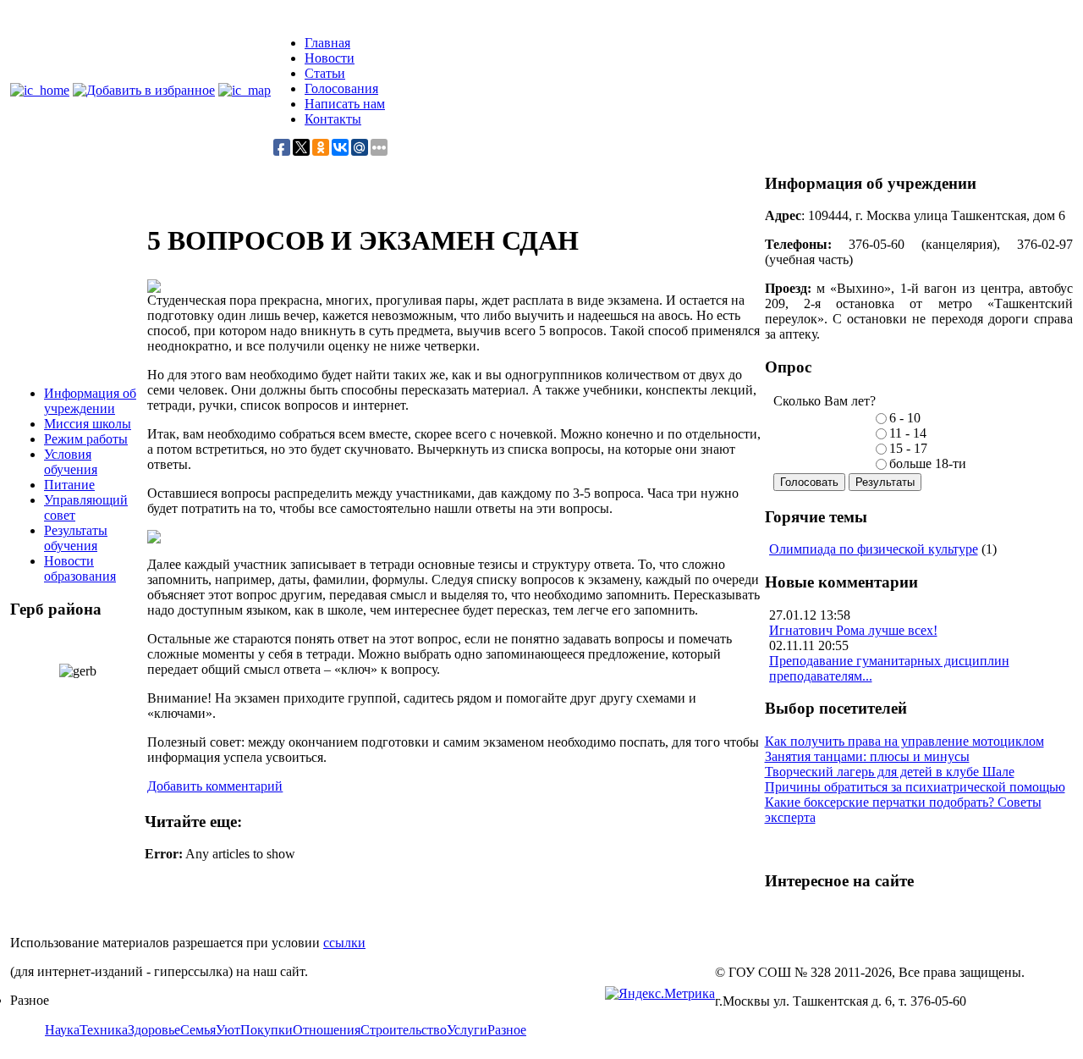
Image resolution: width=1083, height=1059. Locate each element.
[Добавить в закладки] (144, 90)
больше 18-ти (927, 463)
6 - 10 (905, 418)
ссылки (344, 942)
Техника (104, 1030)
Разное (506, 1030)
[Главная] (39, 90)
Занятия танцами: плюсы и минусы (867, 756)
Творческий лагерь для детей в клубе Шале (889, 771)
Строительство (403, 1030)
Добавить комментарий (215, 786)
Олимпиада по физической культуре (873, 549)
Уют (228, 1030)
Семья (198, 1030)
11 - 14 (907, 433)
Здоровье (154, 1030)
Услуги (467, 1030)
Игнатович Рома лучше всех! (853, 630)
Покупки (266, 1030)
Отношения (326, 1030)
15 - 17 (908, 448)
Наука (62, 1030)
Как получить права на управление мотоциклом (904, 741)
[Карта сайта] (244, 90)
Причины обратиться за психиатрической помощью (915, 787)
